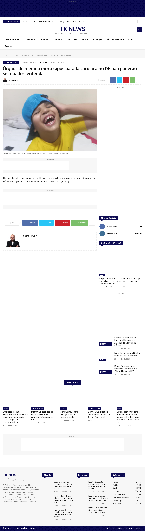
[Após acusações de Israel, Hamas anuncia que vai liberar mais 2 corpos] (47, 512)
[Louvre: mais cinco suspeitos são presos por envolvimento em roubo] (47, 484)
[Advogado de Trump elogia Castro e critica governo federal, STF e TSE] (47, 498)
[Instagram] (132, 30)
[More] (139, 80)
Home (5, 55)
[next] (140, 21)
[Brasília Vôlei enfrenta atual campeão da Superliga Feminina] (81, 510)
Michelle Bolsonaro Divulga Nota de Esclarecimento (127, 354)
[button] (139, 29)
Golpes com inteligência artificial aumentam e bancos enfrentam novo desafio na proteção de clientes (128, 417)
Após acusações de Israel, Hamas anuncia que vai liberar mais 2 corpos (63, 513)
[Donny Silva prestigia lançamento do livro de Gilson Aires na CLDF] (105, 370)
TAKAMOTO (15, 80)
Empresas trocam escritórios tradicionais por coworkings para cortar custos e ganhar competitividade (120, 281)
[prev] (136, 21)
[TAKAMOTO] (5, 80)
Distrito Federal (14, 55)
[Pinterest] (126, 80)
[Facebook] (128, 30)
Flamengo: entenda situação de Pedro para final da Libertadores (98, 498)
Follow (138, 234)
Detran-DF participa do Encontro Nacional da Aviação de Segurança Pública (53, 21)
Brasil (102, 275)
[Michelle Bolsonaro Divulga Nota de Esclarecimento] (105, 357)
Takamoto (103, 287)
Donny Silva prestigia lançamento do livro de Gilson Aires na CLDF (125, 369)
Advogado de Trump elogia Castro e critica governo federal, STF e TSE (63, 499)
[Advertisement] (36, 165)
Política (103, 360)
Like (140, 227)
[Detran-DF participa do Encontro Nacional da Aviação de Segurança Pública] (105, 341)
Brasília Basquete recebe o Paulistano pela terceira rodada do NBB (97, 485)
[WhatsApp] (132, 80)
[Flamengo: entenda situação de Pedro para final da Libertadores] (81, 498)
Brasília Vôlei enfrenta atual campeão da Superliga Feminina (97, 510)
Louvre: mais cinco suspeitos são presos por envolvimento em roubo (63, 485)
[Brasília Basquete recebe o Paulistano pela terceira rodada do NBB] (81, 484)
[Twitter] (119, 80)
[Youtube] (13, 507)
